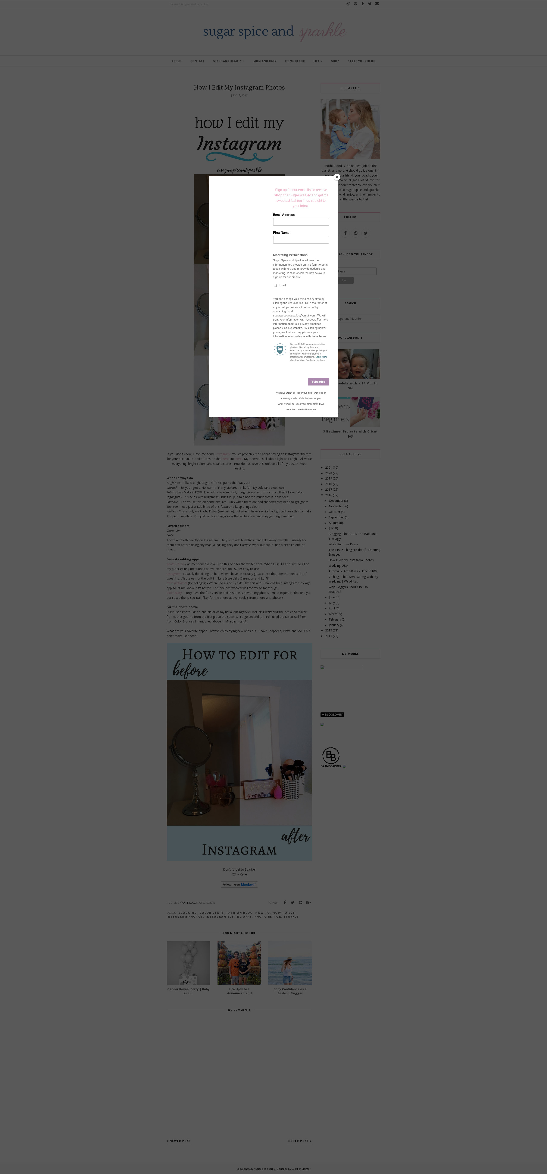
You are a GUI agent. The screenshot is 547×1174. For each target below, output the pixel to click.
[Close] (337, 177)
